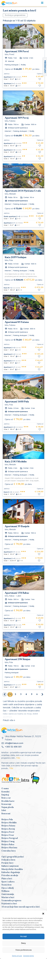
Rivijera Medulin (9, 823)
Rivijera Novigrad (9, 838)
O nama (5, 789)
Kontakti (5, 792)
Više (18, 758)
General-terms (28, 956)
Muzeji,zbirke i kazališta (12, 869)
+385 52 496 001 (13, 746)
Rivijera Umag (8, 842)
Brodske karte (7, 801)
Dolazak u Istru (8, 860)
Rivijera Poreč (7, 832)
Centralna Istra (8, 851)
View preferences (23, 950)
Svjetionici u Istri (9, 904)
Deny (23, 943)
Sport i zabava (7, 882)
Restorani (5, 814)
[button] (43, 913)
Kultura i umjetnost (10, 866)
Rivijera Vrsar (7, 835)
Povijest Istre (7, 863)
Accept (23, 936)
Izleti (3, 810)
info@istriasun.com (14, 743)
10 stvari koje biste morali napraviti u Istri (20, 907)
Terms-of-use (17, 956)
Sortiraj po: (15, 15)
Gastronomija (7, 894)
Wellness (5, 891)
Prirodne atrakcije (9, 876)
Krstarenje (6, 804)
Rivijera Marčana (9, 848)
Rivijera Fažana (8, 826)
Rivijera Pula (7, 820)
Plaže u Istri (6, 879)
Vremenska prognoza (11, 901)
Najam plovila (7, 807)
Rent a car (6, 798)
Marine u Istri (7, 898)
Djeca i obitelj (7, 888)
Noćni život (6, 885)
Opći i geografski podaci (12, 857)
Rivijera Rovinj (8, 829)
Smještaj (5, 795)
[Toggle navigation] (42, 3)
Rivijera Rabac (7, 845)
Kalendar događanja (10, 872)
